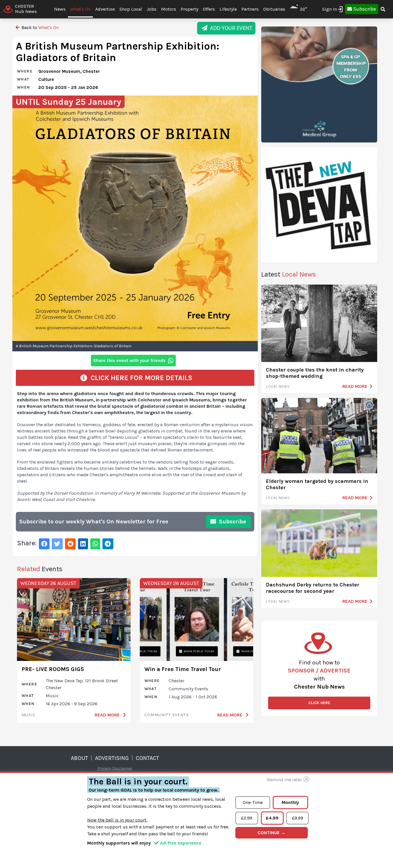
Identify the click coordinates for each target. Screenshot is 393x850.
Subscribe (232, 521)
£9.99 (297, 818)
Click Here (319, 702)
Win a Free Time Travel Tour (182, 669)
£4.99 (272, 818)
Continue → (271, 832)
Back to (39, 27)
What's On (80, 9)
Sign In (329, 9)
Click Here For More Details (139, 378)
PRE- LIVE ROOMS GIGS (53, 669)
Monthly (290, 802)
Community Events (166, 714)
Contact (147, 758)
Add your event (229, 28)
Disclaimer (122, 768)
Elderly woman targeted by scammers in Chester (317, 484)
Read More (108, 715)
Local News (278, 386)
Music (29, 714)
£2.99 (246, 818)
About (79, 758)
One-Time (253, 802)
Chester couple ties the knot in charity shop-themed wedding (315, 373)
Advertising (112, 758)
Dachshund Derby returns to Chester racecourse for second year (312, 588)
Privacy (104, 768)
